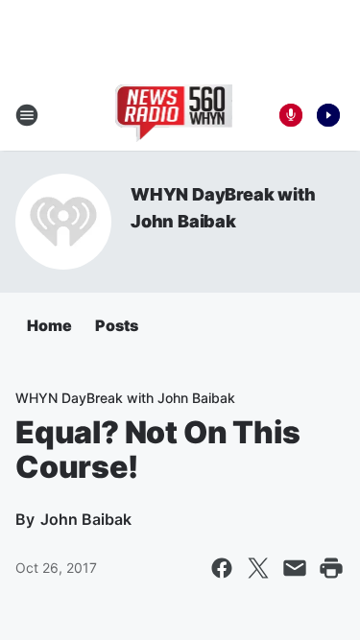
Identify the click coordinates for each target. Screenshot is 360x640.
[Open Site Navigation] (26, 115)
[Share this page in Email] (294, 568)
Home (49, 325)
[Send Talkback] (290, 115)
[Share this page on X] (258, 568)
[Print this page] (331, 568)
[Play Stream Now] (328, 115)
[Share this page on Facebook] (221, 568)
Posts (116, 325)
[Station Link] (174, 115)
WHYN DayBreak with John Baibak (125, 398)
